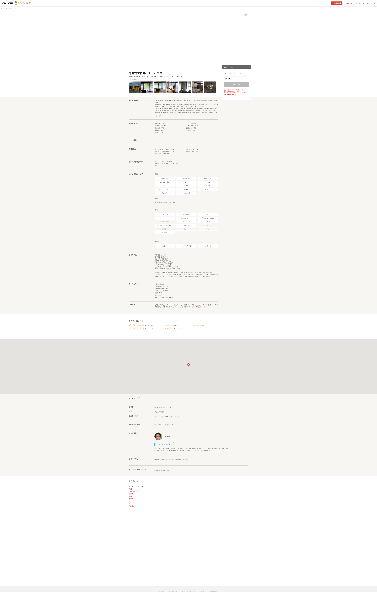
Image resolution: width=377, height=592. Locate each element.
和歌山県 (8, 8)
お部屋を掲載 (337, 3)
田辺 (15, 8)
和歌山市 (132, 506)
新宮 (130, 504)
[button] (364, 3)
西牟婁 (131, 494)
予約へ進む (237, 84)
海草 (130, 501)
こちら (191, 307)
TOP (2, 8)
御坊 (130, 496)
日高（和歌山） (134, 491)
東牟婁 (131, 499)
